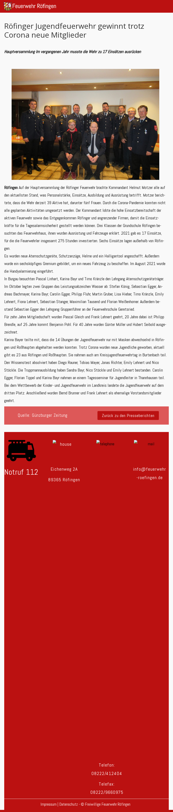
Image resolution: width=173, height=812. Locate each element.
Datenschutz (69, 804)
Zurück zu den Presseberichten (128, 415)
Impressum (49, 804)
